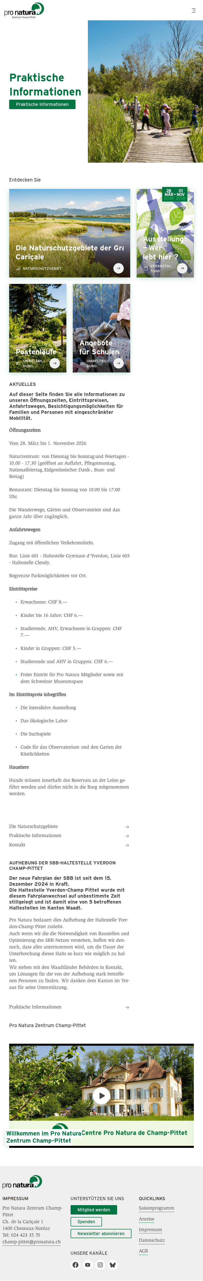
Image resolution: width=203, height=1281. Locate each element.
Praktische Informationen (42, 104)
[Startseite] (22, 1188)
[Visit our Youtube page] (90, 1265)
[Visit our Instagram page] (102, 1265)
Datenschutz (152, 1240)
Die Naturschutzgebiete (33, 826)
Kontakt (17, 845)
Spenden (86, 1221)
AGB (143, 1251)
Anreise (146, 1219)
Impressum (150, 1229)
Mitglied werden (93, 1210)
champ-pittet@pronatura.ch (31, 1242)
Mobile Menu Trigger (194, 10)
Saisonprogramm (156, 1208)
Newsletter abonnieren (101, 1233)
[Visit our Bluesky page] (114, 1265)
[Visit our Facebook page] (77, 1265)
